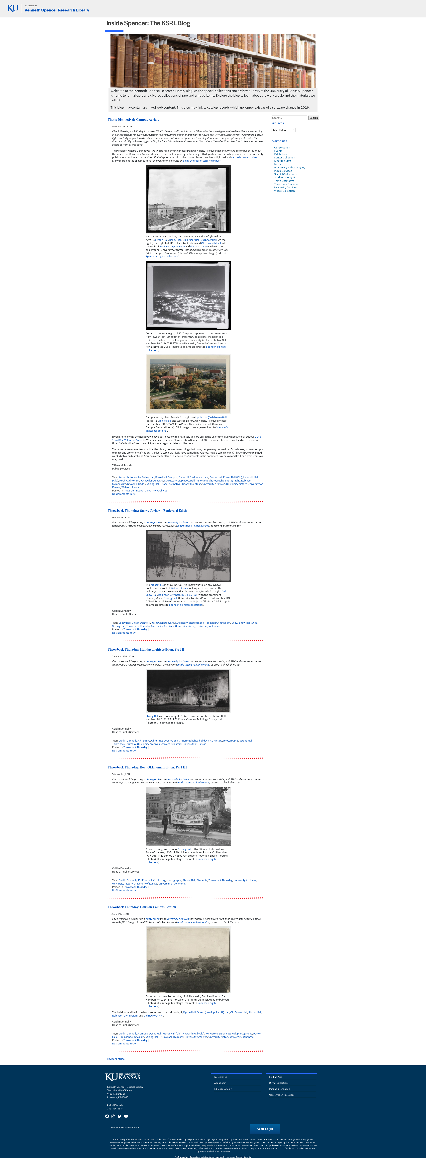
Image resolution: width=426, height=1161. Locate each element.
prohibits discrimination (145, 1139)
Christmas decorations (164, 740)
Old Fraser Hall (191, 240)
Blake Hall (165, 420)
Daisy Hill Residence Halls (193, 477)
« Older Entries (115, 1059)
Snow (234, 622)
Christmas (144, 740)
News (277, 164)
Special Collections (285, 174)
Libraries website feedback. (125, 1127)
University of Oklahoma (172, 883)
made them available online (193, 526)
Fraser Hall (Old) (232, 477)
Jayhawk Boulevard (151, 480)
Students (202, 880)
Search (314, 118)
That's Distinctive (171, 484)
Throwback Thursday (138, 626)
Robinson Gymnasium (172, 246)
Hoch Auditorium (129, 480)
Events (278, 151)
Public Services (283, 171)
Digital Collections (278, 1082)
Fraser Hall (216, 477)
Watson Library (199, 246)
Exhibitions (280, 154)
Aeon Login (220, 1082)
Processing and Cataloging (289, 167)
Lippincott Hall (186, 480)
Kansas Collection (284, 157)
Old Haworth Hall (211, 243)
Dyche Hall (189, 1012)
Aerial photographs (129, 477)
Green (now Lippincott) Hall (213, 1012)
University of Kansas (208, 626)
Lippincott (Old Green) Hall (211, 417)
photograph (153, 522)
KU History (170, 480)
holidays (204, 740)
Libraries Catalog (223, 1088)
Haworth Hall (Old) (193, 1033)
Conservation (282, 147)
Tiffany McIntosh (191, 484)
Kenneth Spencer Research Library (57, 10)
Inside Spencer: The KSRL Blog (148, 22)
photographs (232, 480)
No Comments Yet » (124, 494)
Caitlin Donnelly (141, 622)
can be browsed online (244, 157)
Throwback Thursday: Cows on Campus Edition (142, 906)
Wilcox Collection (284, 191)
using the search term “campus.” (202, 160)
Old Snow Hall (209, 240)
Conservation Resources (281, 1094)
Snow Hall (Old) (136, 484)
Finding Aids (275, 1076)
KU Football (145, 880)
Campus (173, 477)
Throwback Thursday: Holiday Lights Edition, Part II (146, 649)
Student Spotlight (284, 177)
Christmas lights (188, 740)
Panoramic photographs (210, 480)
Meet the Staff (282, 161)
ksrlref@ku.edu (115, 1105)
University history (236, 484)
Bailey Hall (175, 240)
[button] (265, 1129)
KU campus (157, 585)
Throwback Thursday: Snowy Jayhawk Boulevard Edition (148, 510)
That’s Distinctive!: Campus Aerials (133, 119)
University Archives (213, 484)
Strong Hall (161, 240)
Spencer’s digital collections (162, 256)
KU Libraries (31, 5)
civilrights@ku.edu (209, 1145)
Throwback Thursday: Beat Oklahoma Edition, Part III (147, 767)
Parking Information (279, 1088)
